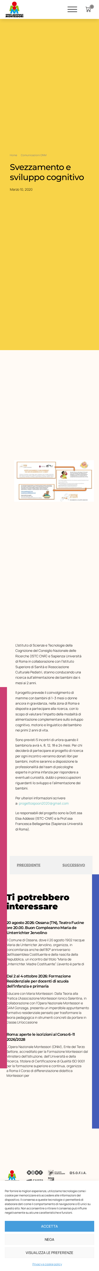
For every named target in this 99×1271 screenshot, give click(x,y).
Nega (49, 1239)
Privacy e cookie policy (47, 1264)
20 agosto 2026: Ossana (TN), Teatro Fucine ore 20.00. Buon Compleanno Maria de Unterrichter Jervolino (45, 927)
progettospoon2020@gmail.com (44, 803)
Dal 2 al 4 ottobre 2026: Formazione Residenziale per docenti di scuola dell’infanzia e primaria (38, 981)
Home (13, 155)
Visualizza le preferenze (49, 1252)
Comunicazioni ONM (33, 155)
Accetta (49, 1226)
